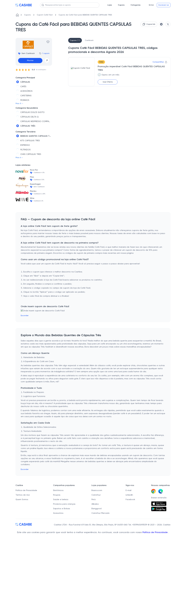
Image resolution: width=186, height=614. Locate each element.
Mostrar (30, 60)
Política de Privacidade (155, 532)
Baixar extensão (159, 498)
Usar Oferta (108, 82)
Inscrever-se (163, 5)
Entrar (151, 5)
